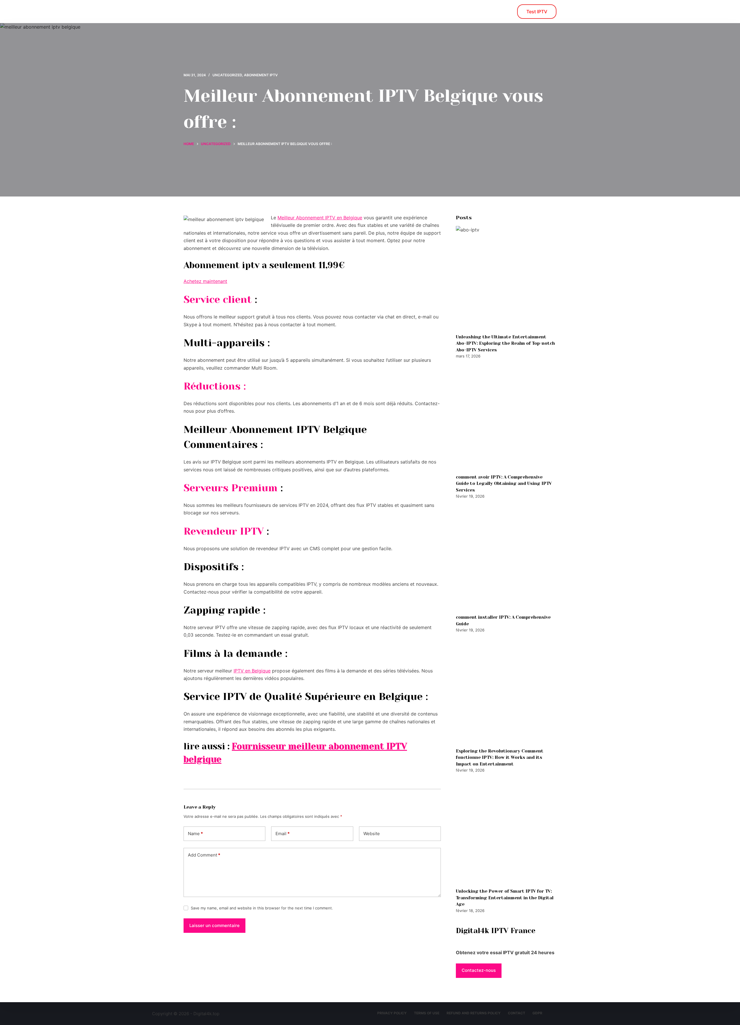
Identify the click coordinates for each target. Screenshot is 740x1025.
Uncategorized (227, 75)
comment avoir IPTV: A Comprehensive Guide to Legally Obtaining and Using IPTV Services (504, 483)
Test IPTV (536, 11)
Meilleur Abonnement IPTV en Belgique (320, 217)
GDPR (537, 1013)
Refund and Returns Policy (474, 1013)
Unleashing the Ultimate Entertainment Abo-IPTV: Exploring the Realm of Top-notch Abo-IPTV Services (505, 343)
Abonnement (321, 11)
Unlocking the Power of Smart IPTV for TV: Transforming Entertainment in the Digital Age (505, 898)
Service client (218, 299)
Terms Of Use (426, 1013)
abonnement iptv (261, 75)
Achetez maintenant (205, 281)
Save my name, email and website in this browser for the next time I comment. (262, 908)
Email (282, 833)
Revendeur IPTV (224, 531)
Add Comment (204, 855)
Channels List (367, 11)
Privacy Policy (392, 1013)
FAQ (455, 11)
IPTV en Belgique (252, 671)
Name (195, 833)
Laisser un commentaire (214, 925)
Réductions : (215, 386)
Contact (516, 1013)
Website (371, 833)
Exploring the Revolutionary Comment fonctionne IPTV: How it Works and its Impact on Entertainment (499, 757)
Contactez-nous (416, 11)
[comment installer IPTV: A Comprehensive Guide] (506, 557)
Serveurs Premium (231, 488)
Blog (285, 11)
